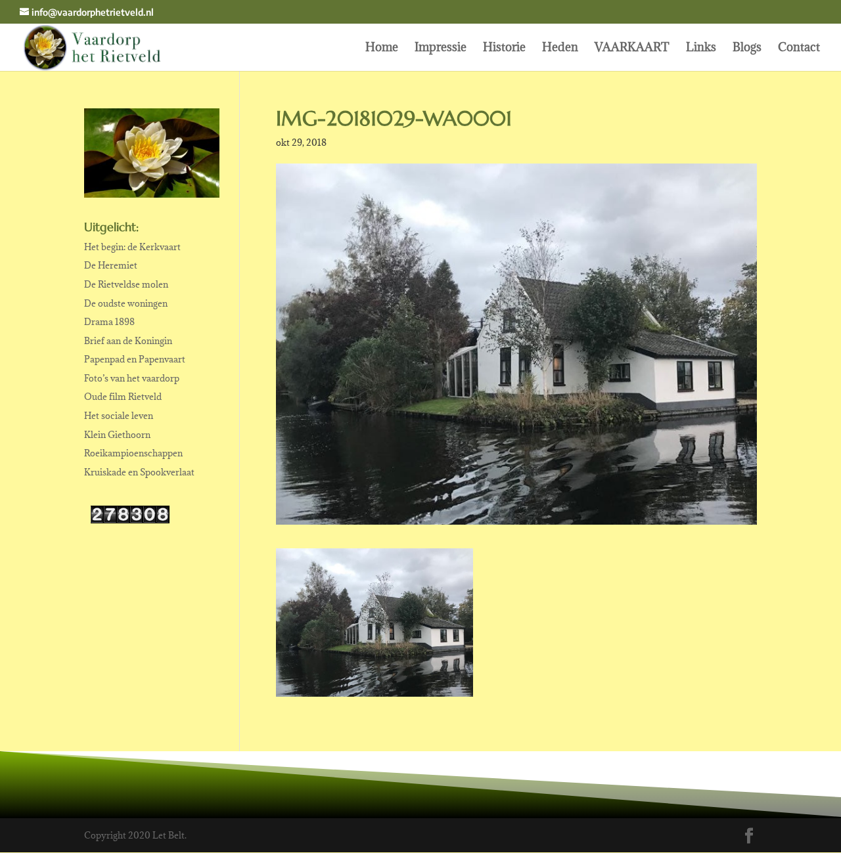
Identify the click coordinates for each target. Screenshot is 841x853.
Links (701, 49)
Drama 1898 (109, 322)
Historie (504, 49)
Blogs (747, 49)
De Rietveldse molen (126, 284)
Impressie (440, 49)
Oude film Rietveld (123, 397)
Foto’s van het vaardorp (131, 378)
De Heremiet (110, 265)
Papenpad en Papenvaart (134, 359)
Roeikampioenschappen (133, 453)
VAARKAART (632, 49)
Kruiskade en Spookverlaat (139, 472)
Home (381, 49)
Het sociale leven (118, 416)
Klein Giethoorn (117, 435)
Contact (799, 49)
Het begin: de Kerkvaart (132, 247)
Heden (560, 49)
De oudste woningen (126, 303)
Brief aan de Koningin (128, 341)
